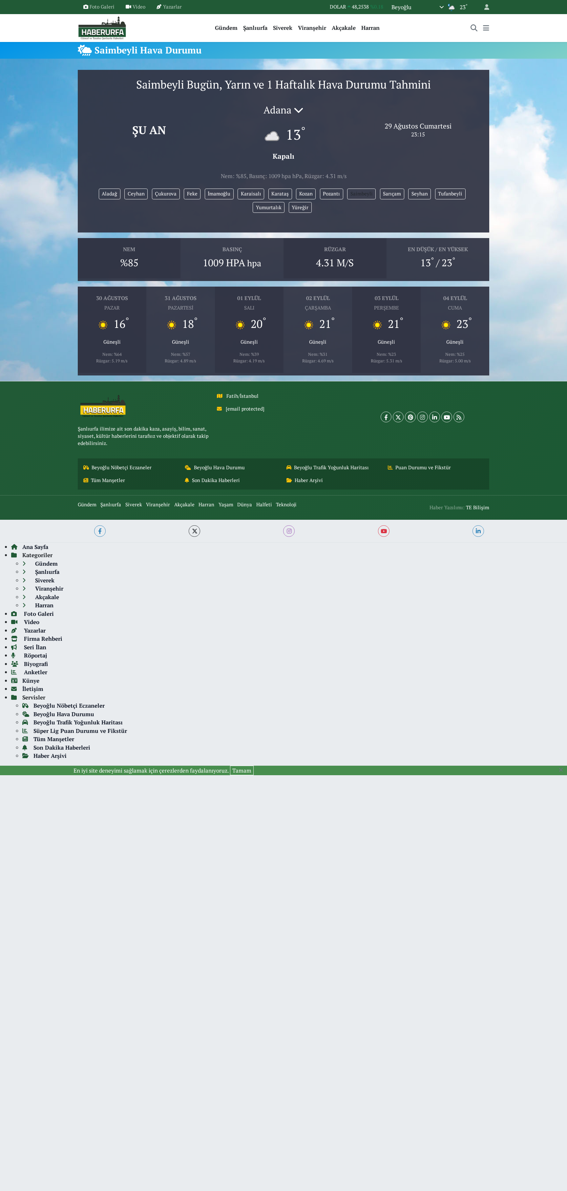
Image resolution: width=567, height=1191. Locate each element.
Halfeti (264, 504)
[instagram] (289, 531)
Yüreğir (300, 207)
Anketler (34, 672)
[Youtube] (446, 417)
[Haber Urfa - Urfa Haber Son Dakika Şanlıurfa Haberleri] (102, 27)
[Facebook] (386, 417)
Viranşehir (312, 27)
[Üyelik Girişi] (484, 7)
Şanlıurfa (255, 27)
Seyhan (419, 194)
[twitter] (194, 531)
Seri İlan (34, 647)
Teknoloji (286, 504)
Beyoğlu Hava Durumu (219, 467)
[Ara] (474, 28)
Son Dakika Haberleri (216, 480)
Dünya (244, 504)
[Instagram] (422, 417)
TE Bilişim (477, 507)
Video (139, 7)
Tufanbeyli (450, 194)
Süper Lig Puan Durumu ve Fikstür (80, 731)
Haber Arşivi (309, 480)
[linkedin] (478, 531)
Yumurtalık (269, 207)
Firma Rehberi (42, 638)
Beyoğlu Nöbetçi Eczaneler (122, 467)
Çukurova (166, 194)
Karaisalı (251, 194)
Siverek (282, 27)
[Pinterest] (410, 417)
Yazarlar (172, 7)
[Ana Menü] (486, 28)
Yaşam (226, 504)
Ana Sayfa (35, 547)
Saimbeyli (361, 194)
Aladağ (109, 194)
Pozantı (331, 194)
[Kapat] (563, 770)
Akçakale (344, 27)
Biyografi (35, 664)
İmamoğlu (219, 194)
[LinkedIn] (434, 417)
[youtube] (383, 531)
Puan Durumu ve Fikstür (423, 467)
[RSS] (458, 417)
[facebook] (100, 531)
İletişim (32, 689)
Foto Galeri (102, 7)
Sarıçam (392, 194)
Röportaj (34, 655)
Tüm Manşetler (108, 480)
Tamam (241, 770)
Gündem (226, 27)
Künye (30, 680)
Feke (192, 194)
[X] (398, 417)
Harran (370, 27)
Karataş (280, 194)
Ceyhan (136, 194)
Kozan (306, 194)
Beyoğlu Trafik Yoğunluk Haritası (331, 467)
